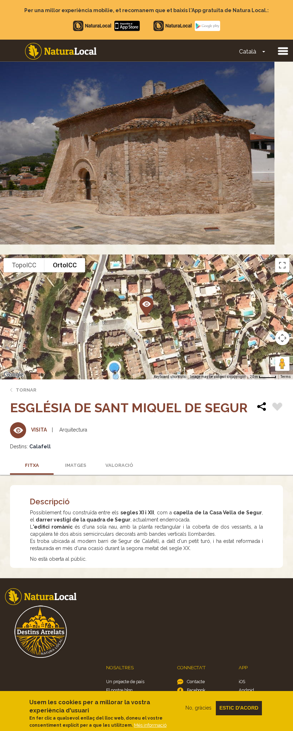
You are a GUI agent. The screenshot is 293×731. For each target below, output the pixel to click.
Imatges (75, 465)
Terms (285, 377)
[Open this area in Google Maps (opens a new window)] (13, 374)
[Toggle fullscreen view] (282, 265)
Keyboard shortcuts (170, 377)
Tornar (26, 390)
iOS (242, 681)
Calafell (40, 446)
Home (60, 51)
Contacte (196, 681)
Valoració (119, 465)
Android (246, 690)
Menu (282, 50)
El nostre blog (119, 690)
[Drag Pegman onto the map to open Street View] (282, 364)
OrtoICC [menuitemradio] (65, 265)
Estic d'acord (238, 708)
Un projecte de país (125, 681)
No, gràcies (198, 708)
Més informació (150, 725)
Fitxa (32, 465)
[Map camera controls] (282, 338)
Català (247, 51)
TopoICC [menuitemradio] (24, 265)
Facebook (196, 690)
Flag (277, 407)
